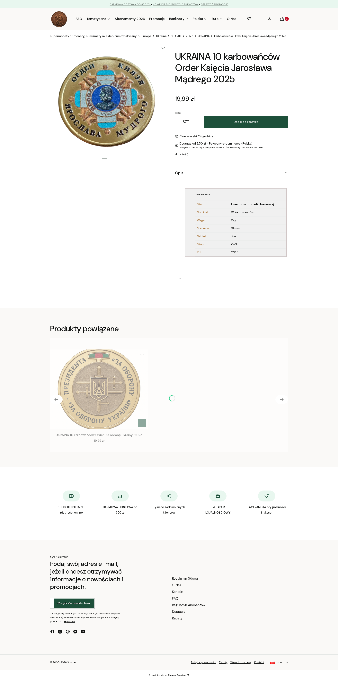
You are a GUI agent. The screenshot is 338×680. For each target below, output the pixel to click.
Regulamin (69, 621)
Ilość (178, 112)
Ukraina (161, 36)
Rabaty (177, 618)
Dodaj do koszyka (246, 122)
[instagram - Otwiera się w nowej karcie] (60, 631)
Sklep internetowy (167, 675)
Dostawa (178, 611)
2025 (189, 36)
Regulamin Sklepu (185, 578)
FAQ (175, 598)
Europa (146, 36)
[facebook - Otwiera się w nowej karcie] (52, 631)
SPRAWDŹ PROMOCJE (214, 4)
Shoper (71, 662)
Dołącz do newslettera (74, 603)
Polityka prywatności (203, 662)
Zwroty (223, 662)
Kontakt (177, 592)
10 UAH (176, 36)
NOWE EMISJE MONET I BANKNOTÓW (175, 4)
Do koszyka (142, 423)
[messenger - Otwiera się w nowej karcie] (75, 631)
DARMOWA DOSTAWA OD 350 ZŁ (130, 4)
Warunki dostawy (240, 662)
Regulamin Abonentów (188, 605)
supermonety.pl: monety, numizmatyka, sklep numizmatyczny (93, 36)
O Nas (176, 585)
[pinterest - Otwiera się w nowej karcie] (67, 631)
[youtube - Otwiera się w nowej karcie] (83, 631)
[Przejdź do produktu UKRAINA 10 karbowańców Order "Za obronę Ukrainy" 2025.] (99, 389)
